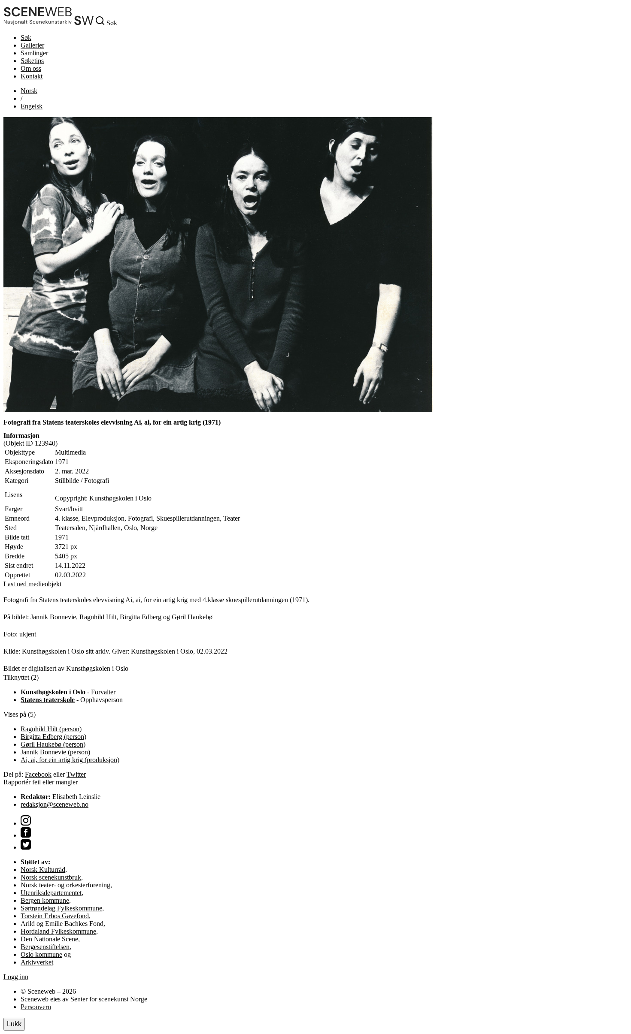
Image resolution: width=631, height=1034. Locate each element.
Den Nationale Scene (49, 939)
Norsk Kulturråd (43, 869)
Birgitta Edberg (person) (53, 736)
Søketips (32, 60)
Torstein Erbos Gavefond (55, 915)
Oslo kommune (41, 954)
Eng (31, 106)
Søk (26, 37)
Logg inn (15, 976)
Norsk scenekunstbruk (51, 877)
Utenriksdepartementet (51, 892)
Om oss (31, 68)
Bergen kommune (45, 900)
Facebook (38, 774)
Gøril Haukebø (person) (53, 744)
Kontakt (31, 76)
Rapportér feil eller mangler (40, 782)
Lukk (14, 1024)
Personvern (36, 1006)
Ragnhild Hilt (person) (51, 729)
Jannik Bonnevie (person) (55, 752)
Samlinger (34, 53)
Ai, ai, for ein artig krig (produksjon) (70, 759)
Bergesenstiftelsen (45, 946)
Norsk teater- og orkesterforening (65, 885)
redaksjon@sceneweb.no (54, 804)
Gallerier (32, 45)
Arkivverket (37, 962)
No (29, 90)
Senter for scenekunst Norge (108, 999)
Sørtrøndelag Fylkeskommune (61, 908)
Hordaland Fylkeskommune (58, 931)
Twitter (76, 774)
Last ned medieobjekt (32, 584)
